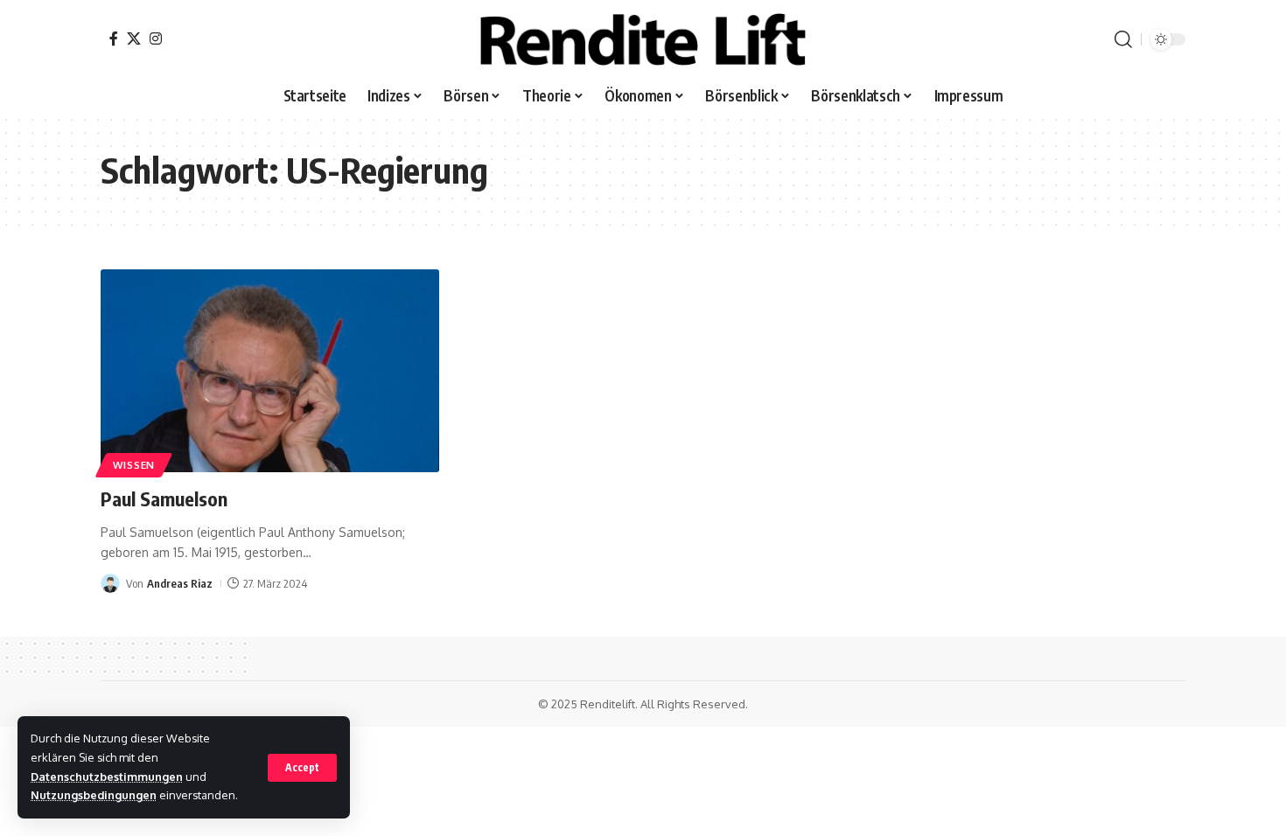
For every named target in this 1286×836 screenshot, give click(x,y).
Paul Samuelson (164, 498)
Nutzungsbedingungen (94, 795)
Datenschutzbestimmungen (107, 777)
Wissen (134, 464)
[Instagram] (155, 38)
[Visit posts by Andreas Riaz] (110, 583)
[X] (133, 38)
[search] (1123, 39)
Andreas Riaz (180, 583)
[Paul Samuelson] (270, 370)
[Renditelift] (643, 39)
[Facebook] (113, 38)
